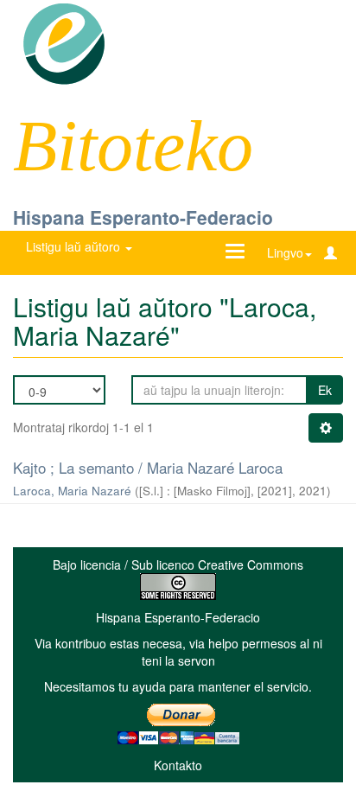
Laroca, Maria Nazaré (72, 490)
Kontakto (178, 765)
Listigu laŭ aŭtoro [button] (75, 246)
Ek (325, 390)
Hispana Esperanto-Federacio (143, 217)
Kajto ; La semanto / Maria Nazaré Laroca (148, 467)
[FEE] (63, 42)
